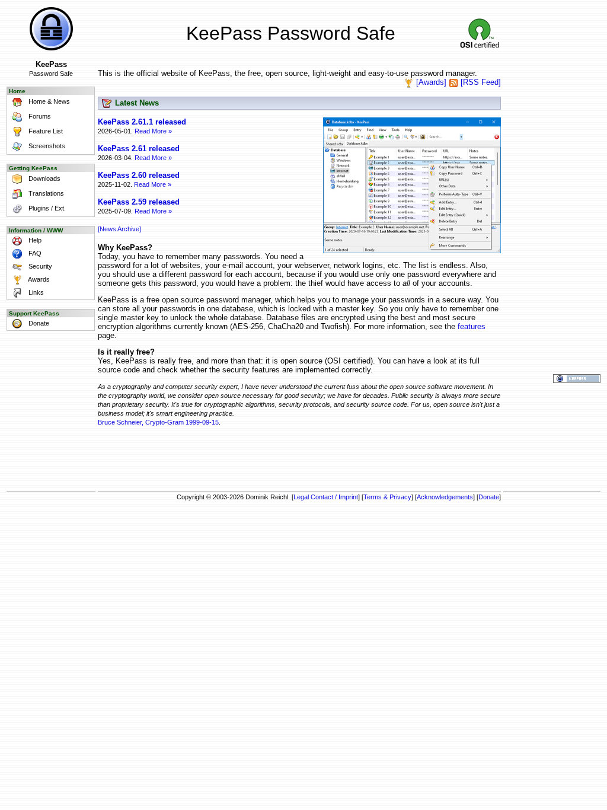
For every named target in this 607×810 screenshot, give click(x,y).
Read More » (153, 131)
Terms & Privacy (387, 496)
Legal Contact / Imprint (325, 496)
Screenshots (46, 145)
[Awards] (431, 82)
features (471, 326)
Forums (39, 116)
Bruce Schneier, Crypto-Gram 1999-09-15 (158, 422)
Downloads (43, 178)
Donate (38, 323)
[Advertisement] (299, 461)
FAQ (34, 253)
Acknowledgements (445, 496)
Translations (45, 193)
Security (39, 266)
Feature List (45, 131)
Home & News (48, 101)
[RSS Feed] (481, 82)
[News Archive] (119, 228)
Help (34, 240)
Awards (38, 279)
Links (35, 292)
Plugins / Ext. (46, 208)
